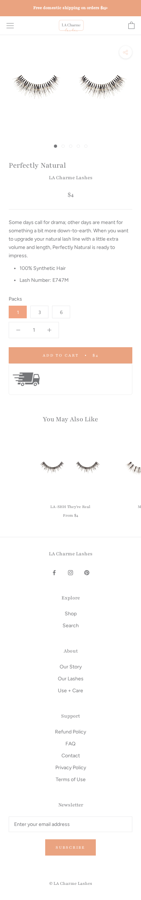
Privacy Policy (70, 768)
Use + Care (70, 691)
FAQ (70, 744)
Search (71, 626)
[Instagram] (70, 572)
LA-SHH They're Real (70, 506)
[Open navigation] (10, 26)
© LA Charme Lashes (70, 883)
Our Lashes (71, 679)
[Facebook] (54, 572)
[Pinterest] (86, 572)
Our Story (71, 667)
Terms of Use (71, 779)
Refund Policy (70, 732)
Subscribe (70, 847)
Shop (71, 614)
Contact (70, 756)
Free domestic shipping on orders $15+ (70, 7)
